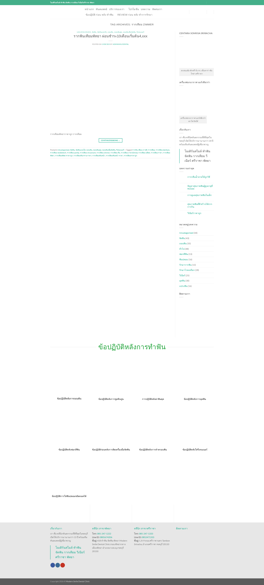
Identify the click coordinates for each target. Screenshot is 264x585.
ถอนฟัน (110, 32)
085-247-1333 (146, 533)
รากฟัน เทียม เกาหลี (139, 150)
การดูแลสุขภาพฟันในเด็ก (199, 195)
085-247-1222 (104, 533)
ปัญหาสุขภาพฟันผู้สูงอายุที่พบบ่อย (200, 187)
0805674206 (106, 537)
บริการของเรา (116, 9)
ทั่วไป (182, 248)
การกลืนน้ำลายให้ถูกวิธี (198, 177)
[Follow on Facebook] (52, 565)
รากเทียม (151, 150)
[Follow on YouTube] (62, 565)
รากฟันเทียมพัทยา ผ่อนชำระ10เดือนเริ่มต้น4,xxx (110, 36)
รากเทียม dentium (163, 150)
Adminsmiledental (121, 44)
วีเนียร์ (182, 275)
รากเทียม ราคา (156, 153)
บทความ (145, 9)
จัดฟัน (94, 32)
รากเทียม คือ (115, 153)
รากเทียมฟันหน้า (98, 155)
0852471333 (148, 537)
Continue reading (110, 140)
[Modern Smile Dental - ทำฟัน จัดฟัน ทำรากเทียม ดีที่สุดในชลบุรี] (65, 12)
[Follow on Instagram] (57, 565)
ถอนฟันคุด (118, 32)
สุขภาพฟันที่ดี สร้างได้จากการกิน (199, 205)
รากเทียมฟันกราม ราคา (83, 155)
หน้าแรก (89, 9)
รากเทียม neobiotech (58, 153)
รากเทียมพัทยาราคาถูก (64, 155)
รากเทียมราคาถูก (130, 155)
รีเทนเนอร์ (140, 32)
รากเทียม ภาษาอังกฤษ (129, 153)
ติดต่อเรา (157, 9)
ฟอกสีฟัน (183, 254)
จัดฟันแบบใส (102, 32)
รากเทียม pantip (73, 153)
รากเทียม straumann (88, 153)
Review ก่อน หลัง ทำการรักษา (134, 14)
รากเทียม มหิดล (144, 153)
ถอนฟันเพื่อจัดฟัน (129, 32)
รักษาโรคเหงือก (187, 270)
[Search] (210, 12)
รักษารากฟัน (185, 264)
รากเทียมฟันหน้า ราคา (114, 155)
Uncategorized (84, 32)
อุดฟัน (182, 280)
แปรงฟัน (183, 286)
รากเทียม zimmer (103, 153)
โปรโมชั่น (133, 9)
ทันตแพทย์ (101, 9)
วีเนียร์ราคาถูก (194, 213)
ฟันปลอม (183, 259)
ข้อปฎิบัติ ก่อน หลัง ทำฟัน (99, 14)
